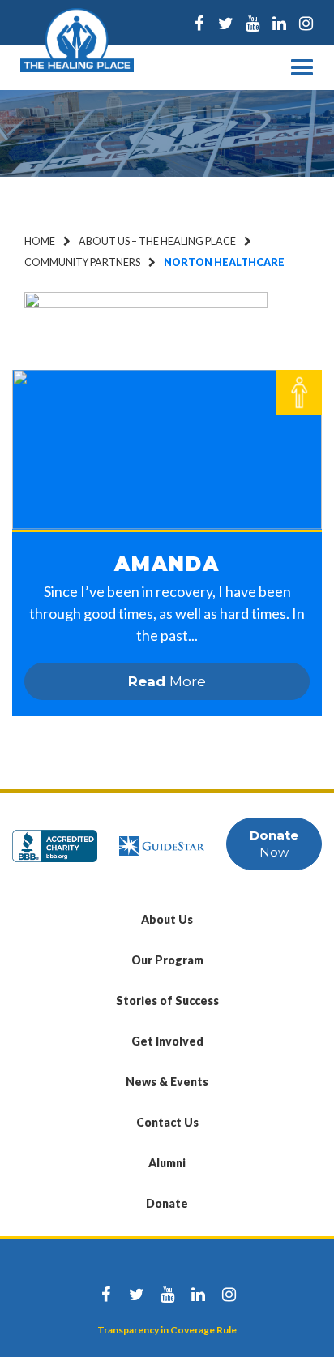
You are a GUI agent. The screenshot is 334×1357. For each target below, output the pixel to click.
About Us (167, 919)
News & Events (167, 1082)
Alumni (167, 1163)
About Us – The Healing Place (157, 241)
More (167, 681)
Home (39, 241)
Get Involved (167, 1041)
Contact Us (167, 1122)
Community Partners (82, 262)
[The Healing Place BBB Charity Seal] (54, 838)
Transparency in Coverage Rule (167, 1330)
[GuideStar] (161, 838)
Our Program (167, 960)
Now (274, 843)
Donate (167, 1203)
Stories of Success (167, 1000)
